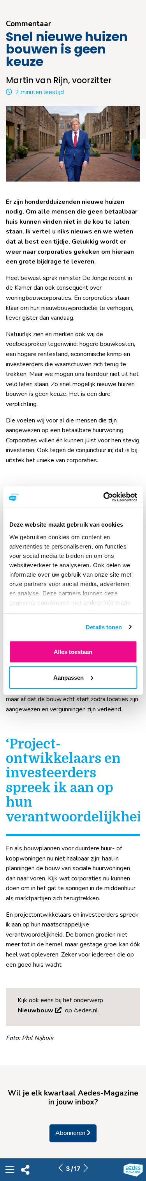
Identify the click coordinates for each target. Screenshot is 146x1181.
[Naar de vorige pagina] (60, 1168)
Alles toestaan (73, 651)
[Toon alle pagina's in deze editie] (10, 1171)
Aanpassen (68, 677)
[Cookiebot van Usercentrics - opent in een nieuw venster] (104, 497)
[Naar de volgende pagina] (85, 1168)
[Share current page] (25, 1172)
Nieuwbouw (35, 1010)
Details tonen (104, 626)
